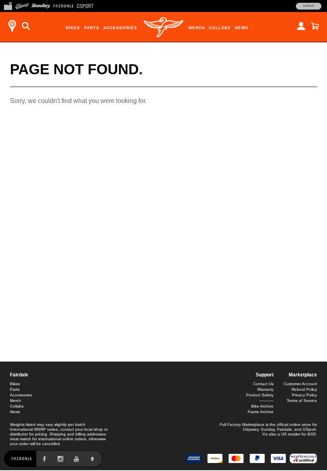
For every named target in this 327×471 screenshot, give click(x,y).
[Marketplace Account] (301, 26)
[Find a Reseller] (12, 26)
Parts (91, 28)
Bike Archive (262, 406)
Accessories (120, 28)
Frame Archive (261, 412)
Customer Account (300, 384)
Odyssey (250, 429)
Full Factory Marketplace (242, 424)
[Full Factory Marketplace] (8, 5)
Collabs (220, 28)
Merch (197, 28)
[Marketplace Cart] (315, 26)
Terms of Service (302, 400)
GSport (309, 429)
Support (308, 6)
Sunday (268, 429)
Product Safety (260, 395)
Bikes (73, 28)
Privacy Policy (304, 395)
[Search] (26, 26)
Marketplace (303, 375)
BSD (311, 434)
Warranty (265, 389)
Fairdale (19, 375)
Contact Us (263, 384)
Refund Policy (304, 389)
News (241, 28)
